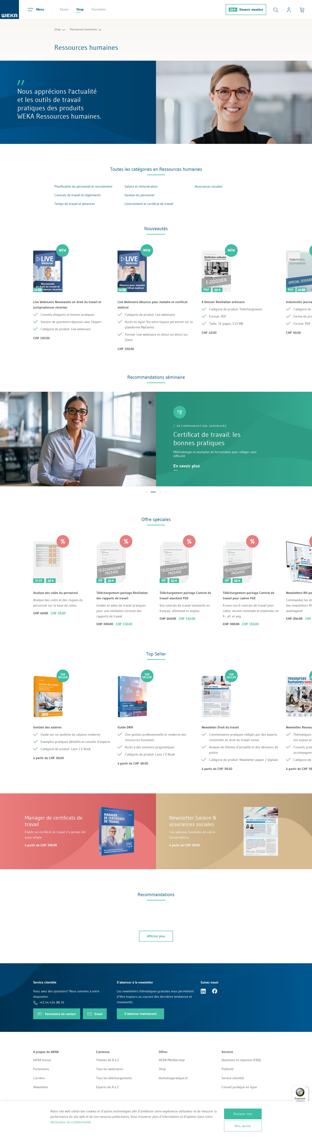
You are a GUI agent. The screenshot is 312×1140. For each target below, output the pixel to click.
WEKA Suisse (42, 1060)
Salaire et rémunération (141, 186)
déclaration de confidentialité (70, 1122)
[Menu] (306, 1088)
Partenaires (41, 1069)
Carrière (39, 1078)
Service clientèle (233, 1078)
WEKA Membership (172, 1060)
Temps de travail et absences (74, 204)
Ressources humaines (83, 29)
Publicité (227, 1069)
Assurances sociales (208, 186)
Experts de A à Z (107, 1087)
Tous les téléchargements (114, 1078)
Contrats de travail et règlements (77, 195)
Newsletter (40, 1087)
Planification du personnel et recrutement (83, 186)
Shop (80, 9)
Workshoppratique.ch (173, 1078)
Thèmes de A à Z (107, 1060)
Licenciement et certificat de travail (149, 204)
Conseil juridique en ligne (239, 1087)
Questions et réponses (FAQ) (241, 1060)
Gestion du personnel (139, 195)
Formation (99, 9)
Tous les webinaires (109, 1069)
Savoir (64, 9)
